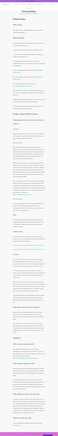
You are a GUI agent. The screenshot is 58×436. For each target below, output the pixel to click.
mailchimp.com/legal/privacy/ (24, 86)
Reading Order (40, 4)
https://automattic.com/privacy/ (22, 194)
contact (30, 108)
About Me (17, 4)
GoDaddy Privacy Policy (39, 245)
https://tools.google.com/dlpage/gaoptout (25, 358)
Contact (32, 412)
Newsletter (29, 8)
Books (23, 4)
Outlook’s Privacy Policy (39, 249)
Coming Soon (31, 4)
